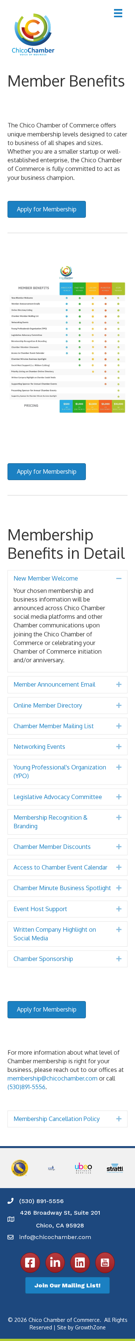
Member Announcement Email (54, 684)
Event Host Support (40, 909)
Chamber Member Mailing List (54, 726)
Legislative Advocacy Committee (58, 797)
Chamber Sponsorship (43, 958)
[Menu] (118, 13)
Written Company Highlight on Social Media (55, 934)
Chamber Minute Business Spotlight (62, 888)
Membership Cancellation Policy (57, 1118)
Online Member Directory (48, 705)
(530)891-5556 (26, 1087)
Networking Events (39, 746)
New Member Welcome (46, 578)
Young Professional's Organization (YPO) (60, 771)
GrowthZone (90, 1327)
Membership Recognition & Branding (50, 822)
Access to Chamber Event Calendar (60, 867)
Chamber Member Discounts (52, 846)
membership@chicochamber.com (53, 1078)
